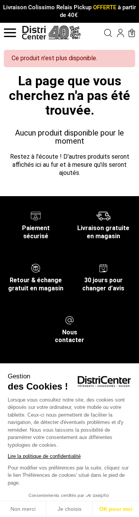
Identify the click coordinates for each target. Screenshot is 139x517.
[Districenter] (34, 32)
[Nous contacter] (69, 319)
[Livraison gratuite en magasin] (103, 215)
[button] (103, 33)
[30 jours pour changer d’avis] (103, 267)
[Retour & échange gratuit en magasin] (35, 267)
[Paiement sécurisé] (36, 215)
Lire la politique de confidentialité (44, 456)
